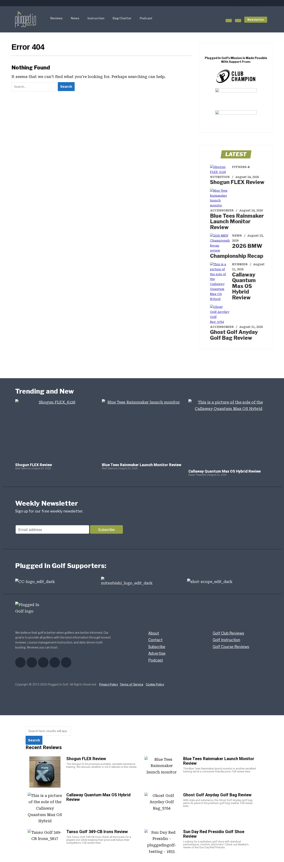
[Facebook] (235, 3)
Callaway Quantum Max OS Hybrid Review (244, 286)
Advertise (156, 653)
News (75, 18)
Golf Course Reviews (231, 647)
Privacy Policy (108, 684)
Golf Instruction (226, 640)
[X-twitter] (243, 3)
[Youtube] (250, 3)
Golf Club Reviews (228, 633)
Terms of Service (131, 684)
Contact (155, 640)
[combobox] (48, 731)
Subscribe (156, 647)
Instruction (96, 18)
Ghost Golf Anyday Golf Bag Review (234, 335)
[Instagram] (257, 3)
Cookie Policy (155, 684)
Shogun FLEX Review (237, 182)
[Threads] (265, 3)
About (153, 633)
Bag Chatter (122, 18)
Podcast (146, 18)
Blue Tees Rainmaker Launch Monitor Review (237, 221)
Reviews (56, 18)
